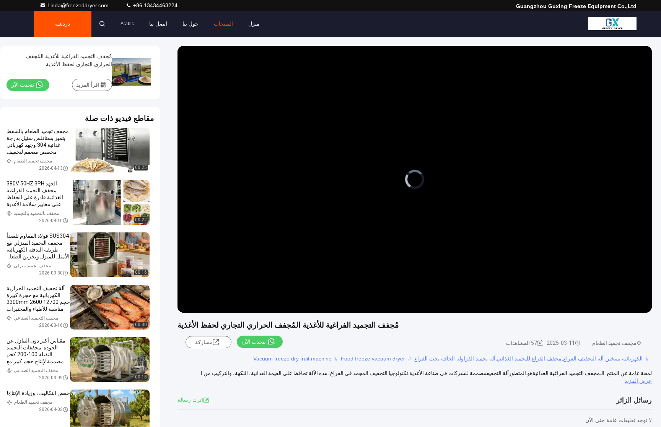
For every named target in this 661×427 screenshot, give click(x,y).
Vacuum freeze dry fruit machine (292, 359)
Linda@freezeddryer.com (78, 5)
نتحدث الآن (254, 342)
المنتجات (223, 24)
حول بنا (190, 24)
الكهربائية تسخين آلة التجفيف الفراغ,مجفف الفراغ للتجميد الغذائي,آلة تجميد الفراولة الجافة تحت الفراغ (528, 359)
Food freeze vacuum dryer (373, 359)
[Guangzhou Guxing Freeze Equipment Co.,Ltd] (612, 24)
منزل (254, 24)
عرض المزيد (638, 381)
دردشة (62, 24)
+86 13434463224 (154, 5)
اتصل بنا (158, 24)
